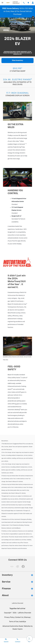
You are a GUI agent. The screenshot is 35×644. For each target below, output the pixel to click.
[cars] (12, 566)
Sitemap (27, 617)
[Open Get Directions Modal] (28, 2)
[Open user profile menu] (32, 2)
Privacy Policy (9, 617)
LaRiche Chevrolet (24, 613)
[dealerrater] (17, 566)
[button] (33, 17)
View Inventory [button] (17, 60)
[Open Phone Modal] (24, 2)
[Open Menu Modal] (2, 2)
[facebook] (23, 566)
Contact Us (19, 617)
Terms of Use (13, 621)
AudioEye (22, 621)
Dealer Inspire (17, 629)
